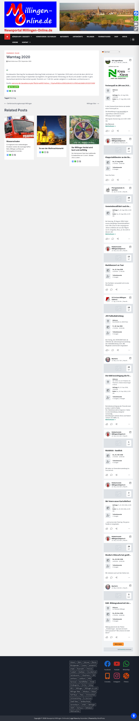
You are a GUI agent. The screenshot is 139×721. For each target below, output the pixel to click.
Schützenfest (90, 694)
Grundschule (91, 672)
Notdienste (64, 36)
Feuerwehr (10, 53)
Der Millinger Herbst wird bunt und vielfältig (82, 148)
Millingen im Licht (91, 688)
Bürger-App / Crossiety (21, 36)
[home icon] (7, 37)
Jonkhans (73, 678)
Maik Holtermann (13, 61)
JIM (94, 675)
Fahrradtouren (104, 36)
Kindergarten (74, 685)
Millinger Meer (75, 691)
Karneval (73, 681)
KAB (89, 678)
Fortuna (89, 668)
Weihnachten (75, 711)
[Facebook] (136, 13)
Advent (72, 662)
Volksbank (88, 708)
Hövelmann (86, 675)
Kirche (124, 36)
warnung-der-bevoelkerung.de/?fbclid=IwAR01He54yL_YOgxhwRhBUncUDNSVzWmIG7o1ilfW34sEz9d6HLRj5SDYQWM (53, 83)
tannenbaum (74, 704)
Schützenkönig (75, 698)
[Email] (136, 23)
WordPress (101, 718)
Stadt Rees (74, 701)
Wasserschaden (13, 141)
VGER (72, 708)
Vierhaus (80, 708)
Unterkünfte (78, 36)
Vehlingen (91, 704)
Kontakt (25, 42)
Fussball (73, 672)
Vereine (15, 42)
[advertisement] (97, 17)
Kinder (92, 681)
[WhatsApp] (136, 18)
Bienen (94, 662)
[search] (133, 39)
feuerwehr (80, 668)
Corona (84, 665)
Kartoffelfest (83, 681)
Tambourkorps (85, 701)
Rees (81, 694)
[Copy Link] (136, 29)
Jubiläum (82, 678)
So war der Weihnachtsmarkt (51, 148)
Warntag (13, 98)
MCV (71, 688)
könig (91, 685)
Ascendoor (84, 718)
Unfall (84, 704)
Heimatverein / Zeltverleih (46, 36)
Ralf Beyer (74, 694)
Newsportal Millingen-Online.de (28, 30)
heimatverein (75, 675)
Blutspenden (74, 665)
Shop (116, 36)
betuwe (86, 662)
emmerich (92, 665)
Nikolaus (86, 691)
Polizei (17, 53)
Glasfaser (81, 672)
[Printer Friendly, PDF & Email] (13, 87)
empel (72, 668)
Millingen (90, 36)
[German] (103, 52)
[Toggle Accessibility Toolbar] (134, 716)
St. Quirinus (87, 698)
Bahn (80, 662)
